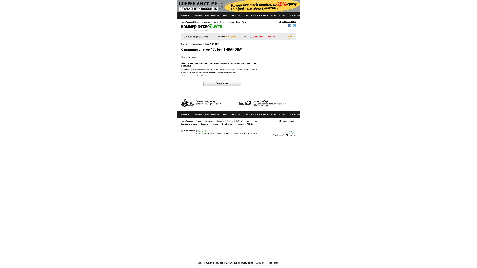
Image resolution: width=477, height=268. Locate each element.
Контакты (215, 124)
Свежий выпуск (187, 22)
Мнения (223, 22)
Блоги (238, 22)
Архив (244, 22)
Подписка (240, 124)
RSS (248, 124)
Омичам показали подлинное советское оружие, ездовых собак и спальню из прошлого (218, 64)
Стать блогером (227, 124)
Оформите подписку (205, 101)
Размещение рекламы (189, 124)
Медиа (196, 22)
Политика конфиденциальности (245, 133)
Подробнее (259, 263)
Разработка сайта (279, 135)
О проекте (204, 124)
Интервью (215, 22)
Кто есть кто (205, 22)
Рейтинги (231, 22)
